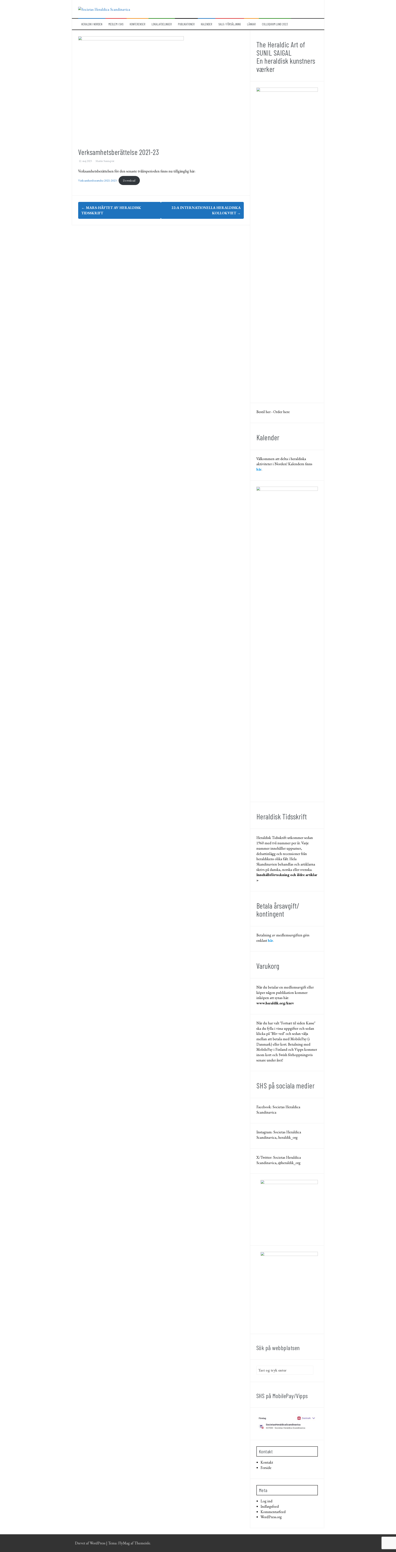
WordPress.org (271, 1517)
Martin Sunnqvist (104, 161)
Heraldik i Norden (91, 24)
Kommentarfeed (273, 1511)
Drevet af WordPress (90, 1543)
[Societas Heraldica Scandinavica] (104, 8)
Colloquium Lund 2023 (275, 24)
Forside (265, 1467)
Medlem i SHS (116, 24)
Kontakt (266, 1462)
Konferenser (137, 24)
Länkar (251, 24)
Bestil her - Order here (273, 411)
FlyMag (124, 1543)
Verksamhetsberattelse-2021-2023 (97, 180)
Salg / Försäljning (229, 24)
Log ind (266, 1501)
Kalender (206, 24)
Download (129, 180)
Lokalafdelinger (162, 24)
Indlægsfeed (269, 1506)
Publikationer (186, 24)
